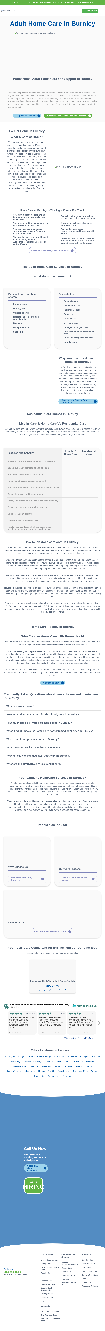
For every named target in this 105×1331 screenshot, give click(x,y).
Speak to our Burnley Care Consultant (49, 251)
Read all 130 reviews (87, 1038)
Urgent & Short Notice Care (50, 1268)
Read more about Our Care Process (74, 879)
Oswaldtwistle (64, 1071)
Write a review (70, 1038)
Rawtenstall (39, 1076)
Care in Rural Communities (46, 1289)
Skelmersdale (54, 1076)
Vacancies (46, 1306)
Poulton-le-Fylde (80, 1071)
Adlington (21, 1057)
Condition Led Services (68, 1256)
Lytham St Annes (14, 1071)
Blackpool (84, 1057)
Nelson (41, 1071)
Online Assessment (48, 1297)
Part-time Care (47, 1277)
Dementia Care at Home (68, 1284)
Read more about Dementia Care (50, 931)
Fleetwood (78, 1061)
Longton (88, 1066)
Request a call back (25, 116)
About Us (86, 1255)
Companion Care (48, 1284)
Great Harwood (20, 1066)
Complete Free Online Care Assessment (66, 116)
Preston (94, 1071)
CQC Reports (87, 1267)
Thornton (67, 1076)
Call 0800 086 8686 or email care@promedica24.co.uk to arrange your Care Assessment (52, 2)
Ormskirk (51, 1071)
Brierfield (96, 1057)
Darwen (67, 1061)
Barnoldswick (59, 1057)
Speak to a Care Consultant (32, 1168)
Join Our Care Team (49, 1315)
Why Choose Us (88, 1264)
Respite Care (46, 1273)
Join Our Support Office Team (50, 1320)
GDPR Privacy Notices (91, 1271)
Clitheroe (49, 1061)
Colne (58, 1061)
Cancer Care (66, 1268)
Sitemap (85, 1279)
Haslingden (34, 1066)
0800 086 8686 (12, 1272)
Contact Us (86, 1282)
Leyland (78, 1066)
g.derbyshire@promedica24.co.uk (52, 990)
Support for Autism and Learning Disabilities (70, 1263)
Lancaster (68, 1066)
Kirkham (57, 1066)
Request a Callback (90, 1286)
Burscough (16, 1061)
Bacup (32, 1057)
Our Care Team (88, 1260)
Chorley (27, 1061)
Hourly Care (46, 1264)
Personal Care (47, 1281)
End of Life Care (68, 1279)
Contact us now (51, 683)
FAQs (43, 1301)
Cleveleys (38, 1061)
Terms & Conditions (90, 1275)
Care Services (48, 1255)
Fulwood (90, 1061)
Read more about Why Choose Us (21, 879)
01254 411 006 (52, 986)
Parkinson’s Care (68, 1275)
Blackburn (72, 1057)
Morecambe (30, 1071)
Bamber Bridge (44, 1057)
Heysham (46, 1066)
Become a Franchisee (50, 1311)
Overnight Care (47, 1294)
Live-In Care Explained (50, 1260)
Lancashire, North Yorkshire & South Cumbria (52, 981)
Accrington (10, 1057)
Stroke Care (66, 1272)
